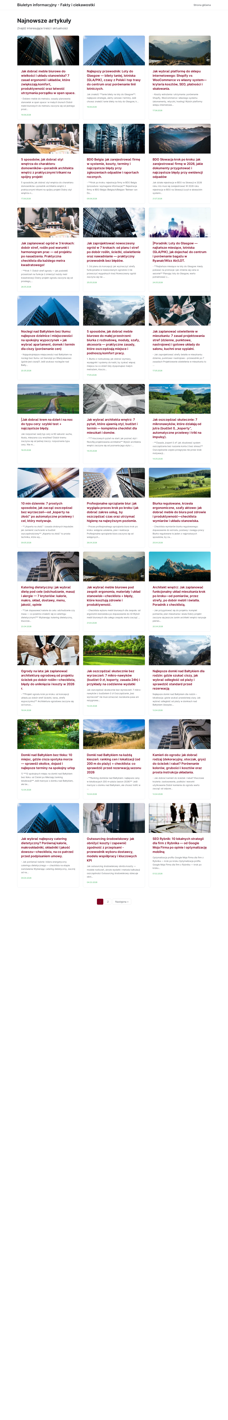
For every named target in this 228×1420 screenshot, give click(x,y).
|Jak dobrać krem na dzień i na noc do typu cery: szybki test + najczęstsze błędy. (47, 424)
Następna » (122, 901)
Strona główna (202, 5)
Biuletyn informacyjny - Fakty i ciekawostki (56, 5)
